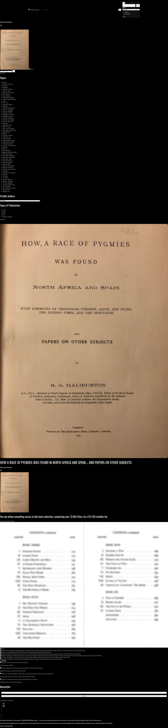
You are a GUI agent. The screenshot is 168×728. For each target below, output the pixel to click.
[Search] (138, 5)
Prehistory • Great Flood (8, 167)
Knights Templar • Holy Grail (9, 142)
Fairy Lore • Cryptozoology (8, 118)
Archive (1, 700)
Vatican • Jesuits (6, 190)
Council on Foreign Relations (9, 108)
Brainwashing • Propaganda (8, 97)
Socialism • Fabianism (7, 179)
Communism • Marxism (7, 104)
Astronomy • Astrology (7, 89)
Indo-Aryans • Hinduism (8, 135)
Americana (5, 86)
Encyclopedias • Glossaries (8, 115)
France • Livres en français (8, 128)
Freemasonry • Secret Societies (9, 130)
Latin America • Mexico (7, 144)
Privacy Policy (11, 700)
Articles (4, 210)
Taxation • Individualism (8, 183)
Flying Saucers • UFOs (7, 125)
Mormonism (5, 147)
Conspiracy (5, 106)
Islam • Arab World (7, 138)
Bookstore (5, 700)
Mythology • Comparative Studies (10, 152)
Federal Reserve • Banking (8, 120)
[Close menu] (123, 3)
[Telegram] (5, 28)
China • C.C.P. (5, 103)
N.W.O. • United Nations (7, 154)
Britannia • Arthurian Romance (9, 99)
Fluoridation (5, 123)
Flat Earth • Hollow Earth (8, 121)
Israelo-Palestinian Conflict (8, 140)
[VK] (4, 28)
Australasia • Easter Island (8, 92)
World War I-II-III (6, 191)
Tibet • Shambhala (6, 186)
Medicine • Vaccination (7, 217)
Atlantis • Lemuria (6, 91)
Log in (123, 17)
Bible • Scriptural (6, 94)
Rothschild (5, 174)
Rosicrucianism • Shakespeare (9, 173)
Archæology (5, 87)
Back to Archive (10, 521)
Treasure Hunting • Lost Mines (9, 188)
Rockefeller (5, 171)
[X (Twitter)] (2, 28)
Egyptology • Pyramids (7, 113)
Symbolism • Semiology (8, 181)
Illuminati (5, 133)
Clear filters (2, 73)
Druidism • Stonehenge (7, 111)
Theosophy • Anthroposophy (9, 184)
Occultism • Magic (6, 164)
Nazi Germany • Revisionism (9, 155)
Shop (84, 650)
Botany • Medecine (7, 96)
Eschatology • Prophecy (8, 116)
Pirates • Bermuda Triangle (8, 166)
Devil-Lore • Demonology (8, 109)
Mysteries (5, 149)
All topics (5, 82)
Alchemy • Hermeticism (8, 84)
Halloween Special (6, 132)
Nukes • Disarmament (7, 162)
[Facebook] (1, 28)
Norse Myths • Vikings (7, 159)
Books (4, 211)
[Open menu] (120, 10)
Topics (123, 8)
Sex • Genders (6, 178)
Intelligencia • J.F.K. (7, 137)
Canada (4, 101)
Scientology (5, 176)
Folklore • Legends (6, 126)
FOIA (3, 215)
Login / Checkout (3, 521)
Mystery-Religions (6, 150)
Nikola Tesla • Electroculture (9, 157)
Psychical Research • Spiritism (9, 169)
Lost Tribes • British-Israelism (9, 145)
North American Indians (8, 161)
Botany (4, 213)
